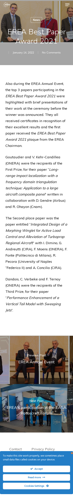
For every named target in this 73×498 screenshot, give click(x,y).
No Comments (51, 52)
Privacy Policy (44, 449)
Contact (15, 449)
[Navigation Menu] (67, 5)
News (36, 20)
